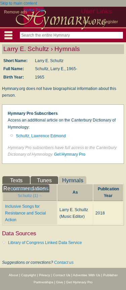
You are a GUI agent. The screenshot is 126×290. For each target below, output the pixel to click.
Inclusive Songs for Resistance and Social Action (25, 213)
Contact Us (61, 275)
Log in (88, 21)
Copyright (28, 275)
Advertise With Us (86, 275)
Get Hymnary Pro (69, 154)
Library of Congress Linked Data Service (45, 242)
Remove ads (15, 12)
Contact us (64, 262)
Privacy (44, 275)
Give (59, 282)
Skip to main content (18, 3)
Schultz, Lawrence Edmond (41, 136)
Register (110, 21)
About (13, 275)
